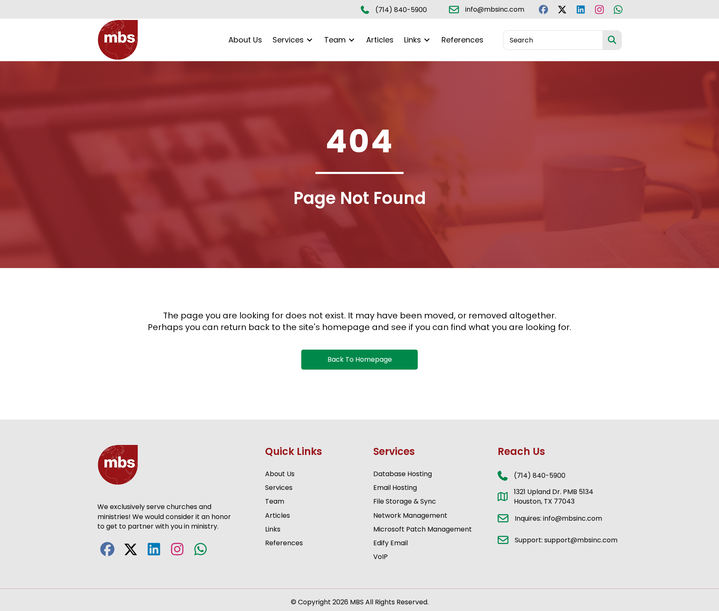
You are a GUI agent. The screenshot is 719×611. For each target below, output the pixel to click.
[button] (543, 9)
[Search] (611, 40)
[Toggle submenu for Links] (427, 40)
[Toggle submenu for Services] (310, 40)
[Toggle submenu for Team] (352, 40)
